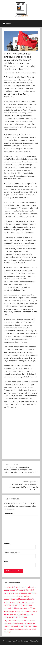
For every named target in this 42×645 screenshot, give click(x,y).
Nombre (8, 544)
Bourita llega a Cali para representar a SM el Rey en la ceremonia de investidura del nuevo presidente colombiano (20, 614)
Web (6, 561)
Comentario (9, 514)
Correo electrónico (12, 552)
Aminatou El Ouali (30, 73)
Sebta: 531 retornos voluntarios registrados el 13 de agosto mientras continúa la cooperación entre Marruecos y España (20, 596)
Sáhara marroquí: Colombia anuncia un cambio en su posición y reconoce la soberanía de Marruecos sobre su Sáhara (19, 605)
